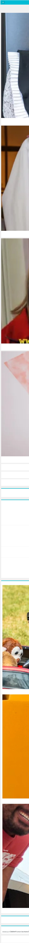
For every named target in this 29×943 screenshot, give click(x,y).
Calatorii (13, 931)
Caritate (19, 931)
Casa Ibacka (24, 932)
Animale (4, 931)
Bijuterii (8, 931)
